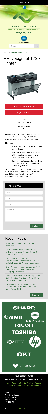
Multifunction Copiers (25, 383)
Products (37, 383)
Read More (36, 295)
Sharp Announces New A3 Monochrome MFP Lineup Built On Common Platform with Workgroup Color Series (23, 269)
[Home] (24, 20)
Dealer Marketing (20, 409)
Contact (30, 385)
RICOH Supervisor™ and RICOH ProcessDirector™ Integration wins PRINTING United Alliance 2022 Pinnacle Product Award (23, 260)
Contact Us (36, 226)
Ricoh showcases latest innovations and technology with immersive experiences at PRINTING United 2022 (21, 251)
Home (8, 383)
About (14, 383)
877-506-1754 (24, 33)
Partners (10, 385)
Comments (10, 210)
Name (9, 193)
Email (9, 198)
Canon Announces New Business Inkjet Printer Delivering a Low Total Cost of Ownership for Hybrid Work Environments (23, 277)
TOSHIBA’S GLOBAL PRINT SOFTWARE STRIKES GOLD (21, 244)
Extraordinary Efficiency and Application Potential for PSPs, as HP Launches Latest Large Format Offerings (21, 286)
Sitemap (37, 385)
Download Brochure (24, 107)
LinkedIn (24, 7)
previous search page (19, 52)
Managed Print (20, 385)
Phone (9, 204)
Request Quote (24, 113)
